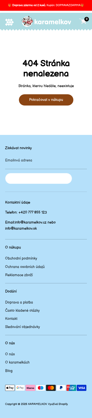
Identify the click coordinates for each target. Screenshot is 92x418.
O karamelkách (17, 362)
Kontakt (11, 319)
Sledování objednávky (22, 327)
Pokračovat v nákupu (46, 100)
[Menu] (9, 22)
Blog (9, 371)
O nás (10, 354)
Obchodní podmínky (21, 258)
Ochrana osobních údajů (25, 267)
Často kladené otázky (22, 310)
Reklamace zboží (19, 275)
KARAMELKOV (37, 404)
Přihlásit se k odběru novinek (38, 178)
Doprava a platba (19, 302)
